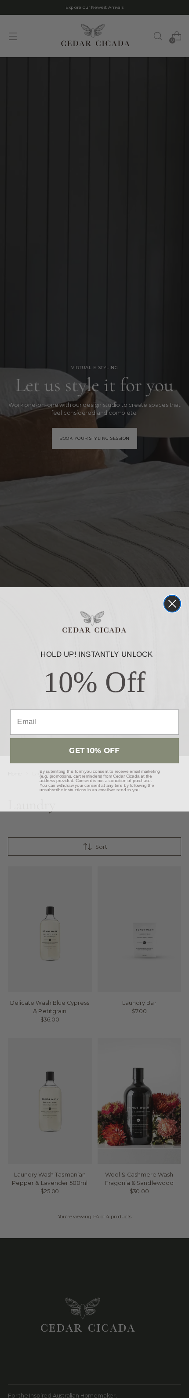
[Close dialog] (172, 603)
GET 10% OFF (94, 750)
